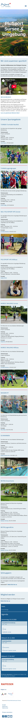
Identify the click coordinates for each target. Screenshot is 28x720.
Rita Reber (3, 429)
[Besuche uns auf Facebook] (3, 716)
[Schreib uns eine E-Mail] (11, 716)
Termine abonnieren (7, 674)
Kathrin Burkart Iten (5, 455)
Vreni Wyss (3, 143)
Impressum (5, 706)
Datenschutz (5, 708)
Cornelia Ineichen (5, 367)
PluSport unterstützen (7, 712)
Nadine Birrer (4, 278)
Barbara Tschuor (4, 520)
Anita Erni (3, 341)
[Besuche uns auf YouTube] (8, 716)
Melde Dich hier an (12, 584)
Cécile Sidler (4, 205)
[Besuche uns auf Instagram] (6, 716)
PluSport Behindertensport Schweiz (14, 700)
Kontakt (4, 704)
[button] (14, 627)
